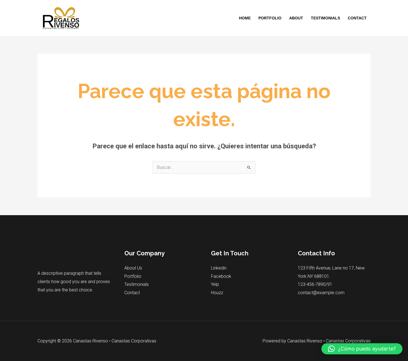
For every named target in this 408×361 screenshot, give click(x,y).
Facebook (221, 276)
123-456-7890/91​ (315, 284)
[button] (361, 348)
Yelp (215, 284)
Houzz (217, 292)
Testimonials (325, 18)
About (296, 18)
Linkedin (218, 268)
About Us (133, 268)
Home (245, 18)
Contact (357, 18)
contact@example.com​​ (321, 292)
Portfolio (269, 18)
